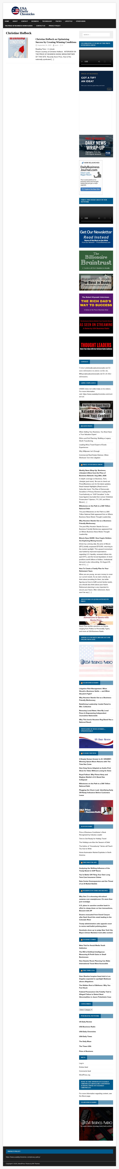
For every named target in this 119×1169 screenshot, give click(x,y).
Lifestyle (68, 21)
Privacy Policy (54, 26)
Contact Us (40, 26)
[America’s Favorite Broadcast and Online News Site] (96, 676)
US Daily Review (89, 753)
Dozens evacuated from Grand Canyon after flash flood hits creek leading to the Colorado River (95, 917)
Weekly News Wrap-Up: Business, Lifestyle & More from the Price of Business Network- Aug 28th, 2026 (92, 473)
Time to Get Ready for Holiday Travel (92, 839)
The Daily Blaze (90, 862)
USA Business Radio (90, 683)
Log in (81, 1063)
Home (7, 21)
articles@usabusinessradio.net (96, 368)
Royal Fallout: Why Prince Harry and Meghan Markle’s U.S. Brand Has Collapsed (93, 777)
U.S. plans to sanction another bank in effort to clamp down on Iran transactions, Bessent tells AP (96, 908)
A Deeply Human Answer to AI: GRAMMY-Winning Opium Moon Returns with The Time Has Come (95, 761)
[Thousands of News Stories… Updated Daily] (96, 747)
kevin (56, 45)
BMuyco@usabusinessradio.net (90, 374)
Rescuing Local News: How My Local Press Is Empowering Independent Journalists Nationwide (94, 713)
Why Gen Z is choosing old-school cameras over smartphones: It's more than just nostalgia (95, 899)
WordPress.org (84, 1075)
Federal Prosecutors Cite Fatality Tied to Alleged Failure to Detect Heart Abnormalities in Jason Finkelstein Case (95, 994)
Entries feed (83, 1067)
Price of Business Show (92, 464)
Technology (47, 21)
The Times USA (89, 970)
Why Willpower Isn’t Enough (89, 451)
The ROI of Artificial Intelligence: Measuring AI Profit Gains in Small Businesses (92, 954)
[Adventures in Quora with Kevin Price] (96, 623)
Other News (80, 21)
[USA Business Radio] (96, 1139)
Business (35, 21)
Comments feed (85, 1071)
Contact (24, 21)
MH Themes (36, 1163)
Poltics (58, 21)
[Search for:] (96, 35)
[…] (52, 59)
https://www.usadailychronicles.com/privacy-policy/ (23, 1157)
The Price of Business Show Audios (19, 26)
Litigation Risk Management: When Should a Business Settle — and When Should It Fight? (94, 691)
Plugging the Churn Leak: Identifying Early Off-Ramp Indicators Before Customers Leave (96, 792)
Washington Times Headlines (95, 890)
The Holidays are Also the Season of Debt (94, 842)
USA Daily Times (89, 939)
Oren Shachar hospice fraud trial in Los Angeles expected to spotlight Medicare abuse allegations (95, 978)
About (15, 21)
